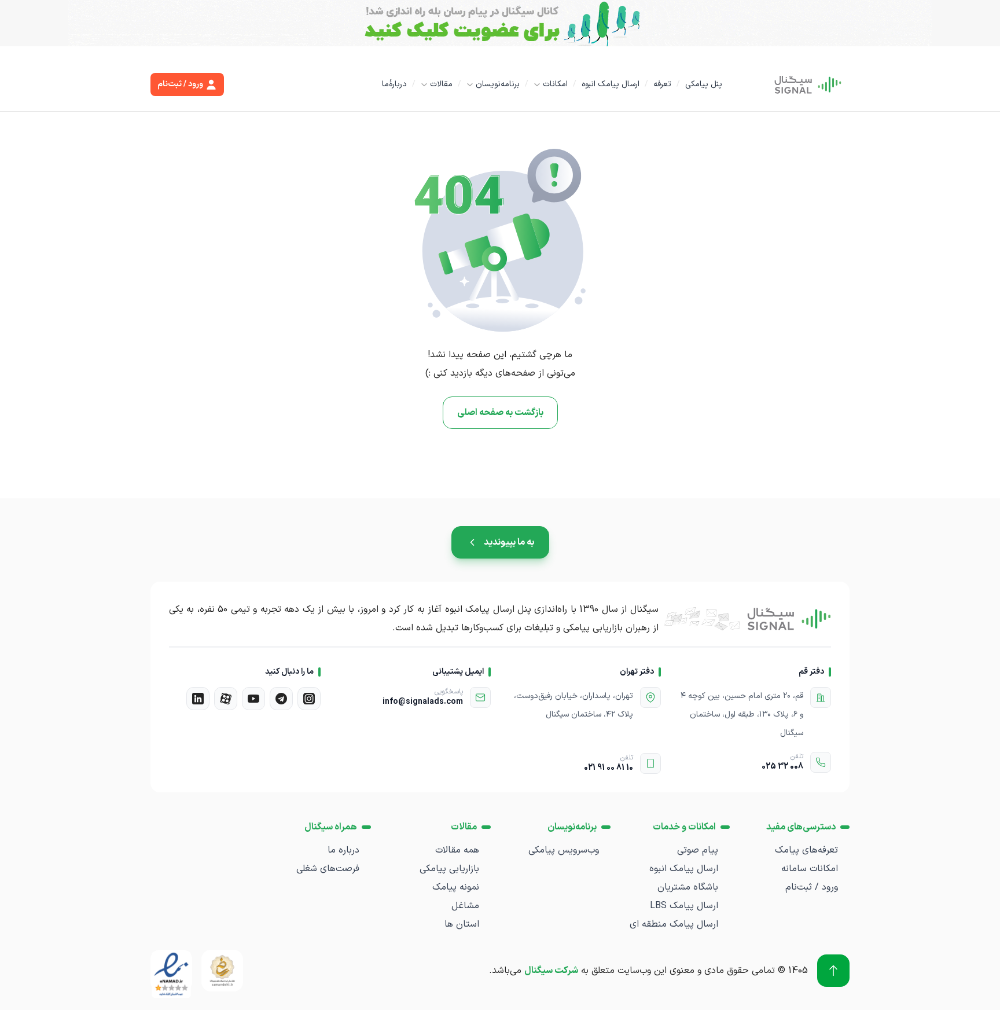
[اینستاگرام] (309, 698)
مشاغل (465, 906)
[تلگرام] (281, 698)
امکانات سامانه (809, 869)
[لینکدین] (197, 698)
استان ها (461, 924)
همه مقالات (457, 850)
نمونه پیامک (455, 887)
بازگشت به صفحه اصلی (500, 413)
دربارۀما (394, 84)
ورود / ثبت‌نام (811, 887)
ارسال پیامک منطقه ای (674, 924)
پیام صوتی (697, 850)
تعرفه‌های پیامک (806, 850)
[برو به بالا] (833, 970)
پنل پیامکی (703, 84)
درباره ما (343, 850)
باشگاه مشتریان (687, 887)
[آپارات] (225, 698)
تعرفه (662, 84)
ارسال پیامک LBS (684, 906)
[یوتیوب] (253, 698)
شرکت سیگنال (551, 971)
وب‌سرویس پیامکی (563, 850)
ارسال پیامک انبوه (610, 84)
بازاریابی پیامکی (449, 869)
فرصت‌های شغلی (327, 869)
